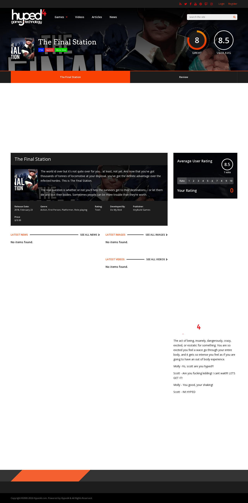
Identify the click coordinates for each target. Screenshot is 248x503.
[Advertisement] (124, 118)
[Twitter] (185, 4)
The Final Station (70, 77)
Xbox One (61, 49)
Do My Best (116, 209)
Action (43, 209)
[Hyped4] (29, 25)
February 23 (26, 209)
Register (232, 3)
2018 (17, 209)
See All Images (155, 234)
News (113, 17)
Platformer (67, 209)
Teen (97, 209)
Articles (97, 17)
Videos (79, 17)
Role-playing (80, 209)
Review (183, 77)
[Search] (234, 17)
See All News (88, 234)
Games (59, 17)
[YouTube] (195, 4)
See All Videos (155, 259)
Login (222, 3)
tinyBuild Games (141, 209)
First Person (54, 209)
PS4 (41, 49)
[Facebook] (190, 4)
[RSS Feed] (180, 4)
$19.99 (18, 220)
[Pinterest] (200, 4)
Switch (49, 49)
